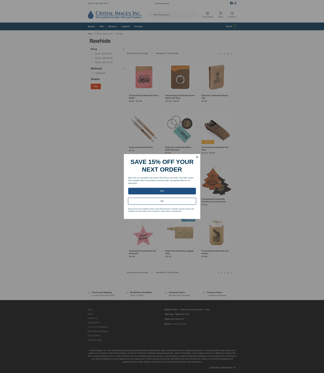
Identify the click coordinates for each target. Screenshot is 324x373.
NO (162, 201)
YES (162, 191)
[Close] (197, 157)
